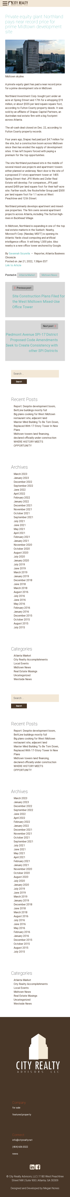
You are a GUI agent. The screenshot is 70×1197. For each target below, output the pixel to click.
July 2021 (19, 521)
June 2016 (20, 599)
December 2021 (23, 505)
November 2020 (23, 544)
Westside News (23, 679)
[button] (5, 3)
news (15, 1153)
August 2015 (21, 623)
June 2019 (20, 568)
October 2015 (22, 619)
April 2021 (19, 533)
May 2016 (19, 603)
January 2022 (21, 501)
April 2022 (19, 493)
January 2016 (21, 611)
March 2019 (20, 572)
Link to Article (13, 265)
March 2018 (20, 588)
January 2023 (21, 477)
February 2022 (22, 497)
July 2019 (19, 564)
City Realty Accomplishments (31, 659)
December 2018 (23, 580)
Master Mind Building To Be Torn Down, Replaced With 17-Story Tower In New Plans (36, 425)
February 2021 (22, 537)
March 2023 (20, 474)
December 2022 (23, 481)
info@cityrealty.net (22, 1140)
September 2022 (23, 485)
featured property (21, 1114)
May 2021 (19, 529)
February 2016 (22, 607)
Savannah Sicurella (19, 253)
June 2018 (20, 584)
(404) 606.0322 (20, 1147)
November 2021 (23, 509)
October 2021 (22, 513)
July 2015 (19, 627)
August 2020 (21, 552)
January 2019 (21, 576)
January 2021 (21, 540)
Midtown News (49, 275)
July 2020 (19, 556)
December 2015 (23, 615)
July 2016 (19, 596)
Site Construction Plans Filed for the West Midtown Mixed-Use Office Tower (38, 301)
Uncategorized (22, 675)
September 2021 (23, 517)
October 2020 (22, 548)
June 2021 (20, 525)
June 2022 (20, 489)
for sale (16, 1107)
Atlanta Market (27, 275)
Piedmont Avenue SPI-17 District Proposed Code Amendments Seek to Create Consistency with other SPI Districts (32, 342)
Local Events (21, 663)
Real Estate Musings (25, 671)
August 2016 (21, 592)
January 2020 (21, 560)
